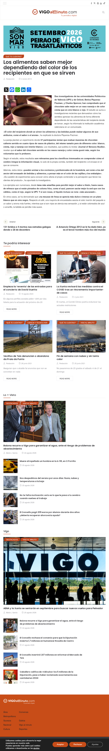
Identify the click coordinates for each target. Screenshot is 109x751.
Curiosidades (33, 253)
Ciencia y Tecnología (91, 253)
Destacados (12, 403)
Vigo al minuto (87, 322)
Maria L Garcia (11, 453)
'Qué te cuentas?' (14, 56)
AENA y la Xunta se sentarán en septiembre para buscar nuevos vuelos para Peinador (53, 608)
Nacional (7, 724)
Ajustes (95, 744)
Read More (11, 309)
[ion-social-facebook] (91, 3)
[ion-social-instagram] (98, 3)
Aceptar (60, 744)
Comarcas (23, 712)
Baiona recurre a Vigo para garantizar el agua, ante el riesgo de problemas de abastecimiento (49, 447)
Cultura (6, 729)
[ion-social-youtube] (101, 3)
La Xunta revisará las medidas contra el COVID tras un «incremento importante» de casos (80, 289)
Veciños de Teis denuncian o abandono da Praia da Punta (26, 357)
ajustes (36, 748)
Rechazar (78, 744)
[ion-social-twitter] (94, 3)
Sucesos (7, 720)
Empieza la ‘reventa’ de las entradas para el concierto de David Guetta (27, 288)
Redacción (10, 79)
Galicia (22, 720)
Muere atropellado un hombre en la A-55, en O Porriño (48, 461)
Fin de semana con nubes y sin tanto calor (78, 357)
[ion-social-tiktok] (104, 3)
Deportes (23, 729)
